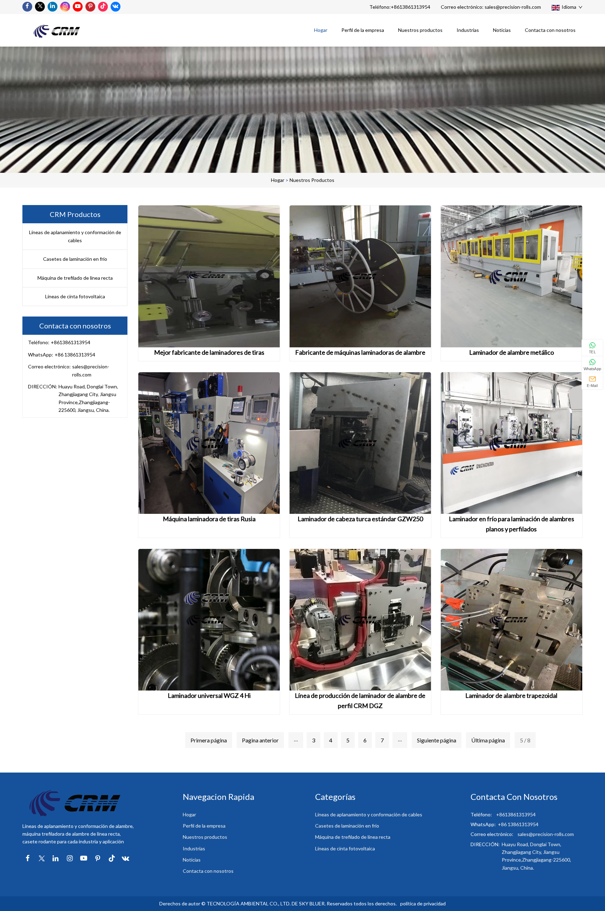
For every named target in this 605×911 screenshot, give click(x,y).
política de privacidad (423, 903)
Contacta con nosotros (550, 30)
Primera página (208, 740)
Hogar (320, 30)
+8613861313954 (410, 7)
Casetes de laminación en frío (75, 259)
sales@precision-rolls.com (513, 7)
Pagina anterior (260, 740)
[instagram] (65, 7)
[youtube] (78, 7)
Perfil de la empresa (362, 30)
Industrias (468, 30)
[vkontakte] (115, 7)
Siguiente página (436, 740)
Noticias (502, 30)
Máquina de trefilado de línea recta (75, 278)
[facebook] (27, 7)
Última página (488, 740)
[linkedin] (52, 7)
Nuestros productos (420, 30)
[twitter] (40, 7)
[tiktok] (103, 7)
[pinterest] (90, 7)
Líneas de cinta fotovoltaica (75, 296)
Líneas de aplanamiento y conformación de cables (75, 236)
